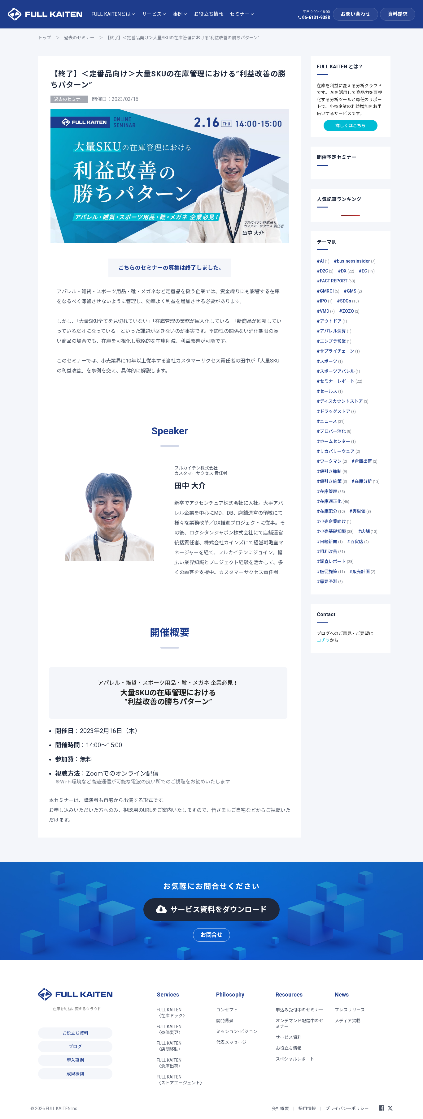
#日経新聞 (330, 541)
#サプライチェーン (338, 351)
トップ (44, 37)
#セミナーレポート (339, 381)
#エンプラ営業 (334, 341)
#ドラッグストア (336, 411)
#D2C (325, 270)
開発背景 (224, 1020)
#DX (346, 270)
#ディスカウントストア (342, 401)
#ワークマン (332, 461)
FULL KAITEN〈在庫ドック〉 (172, 1012)
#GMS (353, 291)
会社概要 (280, 1108)
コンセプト (227, 1009)
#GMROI (328, 291)
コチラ (323, 640)
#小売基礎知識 (335, 531)
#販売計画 (362, 571)
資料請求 (398, 14)
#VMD (326, 311)
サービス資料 (289, 1037)
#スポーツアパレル (338, 371)
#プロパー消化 (334, 431)
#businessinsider (355, 261)
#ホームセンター (336, 441)
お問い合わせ (355, 14)
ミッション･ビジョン (236, 1031)
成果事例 (75, 1073)
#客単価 (360, 511)
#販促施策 (331, 571)
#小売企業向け (334, 521)
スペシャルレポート (295, 1059)
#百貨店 (358, 541)
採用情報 (307, 1108)
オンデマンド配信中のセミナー (299, 1023)
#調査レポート (335, 561)
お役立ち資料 (75, 1033)
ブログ (75, 1046)
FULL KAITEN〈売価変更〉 (170, 1029)
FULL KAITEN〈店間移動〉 (170, 1046)
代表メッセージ (231, 1042)
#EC (367, 270)
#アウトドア (332, 321)
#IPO (325, 300)
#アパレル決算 (334, 330)
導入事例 (75, 1060)
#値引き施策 (332, 481)
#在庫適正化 (333, 501)
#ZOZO (349, 311)
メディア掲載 (347, 1020)
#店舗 (367, 531)
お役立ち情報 (209, 14)
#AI (323, 261)
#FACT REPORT (336, 280)
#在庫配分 (331, 511)
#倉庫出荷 (364, 461)
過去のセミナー (79, 37)
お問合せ (211, 935)
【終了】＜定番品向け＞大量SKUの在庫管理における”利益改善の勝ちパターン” (183, 37)
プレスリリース (350, 1009)
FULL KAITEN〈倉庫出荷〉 (170, 1063)
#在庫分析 (365, 481)
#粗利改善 (331, 551)
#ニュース (331, 421)
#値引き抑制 (332, 471)
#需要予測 (330, 581)
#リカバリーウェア (338, 451)
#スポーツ (330, 361)
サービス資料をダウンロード (218, 909)
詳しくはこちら (350, 125)
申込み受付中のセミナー (299, 1009)
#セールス (330, 391)
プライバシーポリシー (347, 1108)
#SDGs (348, 300)
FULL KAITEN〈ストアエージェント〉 (180, 1079)
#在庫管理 (331, 491)
